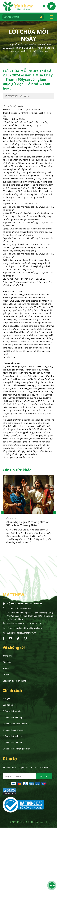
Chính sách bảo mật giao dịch (16, 748)
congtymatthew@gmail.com (28, 628)
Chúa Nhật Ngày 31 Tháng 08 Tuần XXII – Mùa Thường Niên (27, 523)
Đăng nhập (8, 704)
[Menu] (51, 17)
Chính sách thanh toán (13, 736)
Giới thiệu (7, 662)
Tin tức (6, 668)
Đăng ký (6, 698)
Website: (11, 632)
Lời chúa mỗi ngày (28, 35)
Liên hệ (6, 674)
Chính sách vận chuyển (13, 729)
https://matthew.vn (26, 632)
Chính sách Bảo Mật (12, 711)
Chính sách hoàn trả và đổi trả (17, 723)
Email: (10, 628)
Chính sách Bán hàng (12, 717)
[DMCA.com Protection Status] (10, 794)
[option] (28, 512)
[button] (2, 512)
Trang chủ (11, 44)
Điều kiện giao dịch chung (14, 680)
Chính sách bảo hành (12, 742)
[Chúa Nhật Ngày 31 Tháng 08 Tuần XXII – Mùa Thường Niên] (28, 494)
